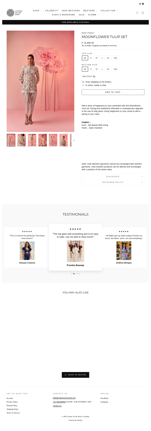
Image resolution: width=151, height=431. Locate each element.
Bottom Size (90, 65)
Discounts (113, 177)
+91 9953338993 (59, 402)
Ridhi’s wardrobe (63, 15)
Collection (108, 11)
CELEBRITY (51, 11)
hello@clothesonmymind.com (64, 398)
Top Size (87, 53)
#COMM (92, 15)
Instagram (104, 402)
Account (10, 398)
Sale (82, 15)
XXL (116, 58)
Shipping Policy (12, 409)
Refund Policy (12, 405)
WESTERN (89, 11)
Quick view (23, 345)
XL (108, 58)
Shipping (95, 45)
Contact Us (57, 406)
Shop (36, 11)
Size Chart (87, 76)
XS (85, 58)
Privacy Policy (12, 402)
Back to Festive (77, 375)
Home (84, 33)
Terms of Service (13, 413)
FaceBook (104, 398)
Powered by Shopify (75, 420)
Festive (90, 33)
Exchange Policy (113, 182)
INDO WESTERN (71, 11)
